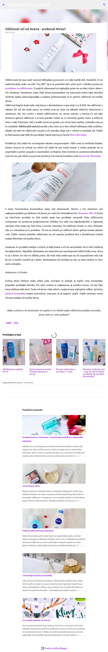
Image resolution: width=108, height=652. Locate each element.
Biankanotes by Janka (28, 4)
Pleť (16, 323)
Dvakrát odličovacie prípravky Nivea (38, 531)
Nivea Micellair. (78, 135)
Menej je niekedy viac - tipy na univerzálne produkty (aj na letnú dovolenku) (94, 373)
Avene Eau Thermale (90, 156)
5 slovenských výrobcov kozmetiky (37, 575)
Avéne (8, 323)
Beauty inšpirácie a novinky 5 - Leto (66, 370)
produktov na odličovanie (19, 88)
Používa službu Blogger (55, 648)
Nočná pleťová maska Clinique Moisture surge (40, 371)
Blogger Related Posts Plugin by (13, 382)
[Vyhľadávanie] (104, 4)
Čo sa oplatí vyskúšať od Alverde (36, 620)
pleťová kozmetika (15, 293)
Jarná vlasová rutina (31, 486)
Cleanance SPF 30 (86, 213)
